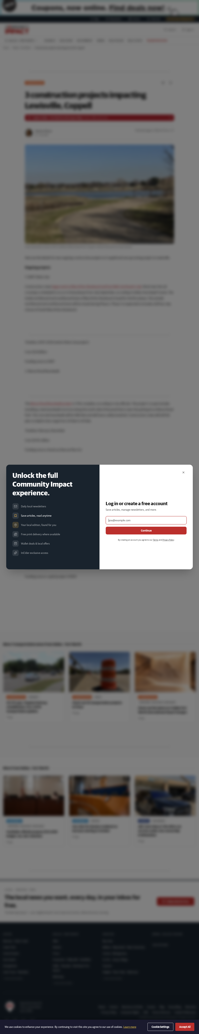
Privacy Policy (168, 540)
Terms (155, 540)
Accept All (184, 1026)
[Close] (183, 472)
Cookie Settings (160, 1026)
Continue (146, 530)
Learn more (129, 1026)
